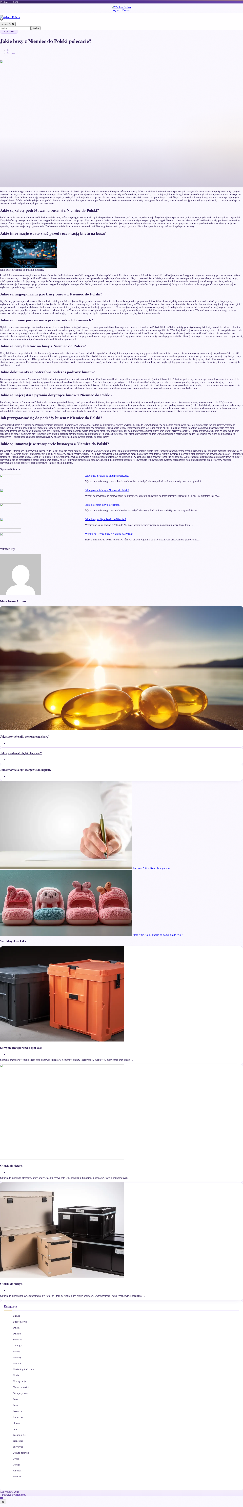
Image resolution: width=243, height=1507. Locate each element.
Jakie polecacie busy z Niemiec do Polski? (107, 490)
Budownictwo (20, 1321)
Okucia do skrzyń (11, 1165)
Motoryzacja (19, 1381)
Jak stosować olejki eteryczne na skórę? (25, 736)
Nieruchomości (21, 1387)
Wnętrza (17, 1470)
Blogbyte (20, 1494)
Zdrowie (17, 1476)
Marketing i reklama (23, 1369)
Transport (9, 32)
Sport (15, 1429)
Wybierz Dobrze (121, 10)
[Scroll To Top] (1, 1498)
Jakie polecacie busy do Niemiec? (102, 504)
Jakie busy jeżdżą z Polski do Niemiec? (105, 519)
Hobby (16, 1351)
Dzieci (16, 1327)
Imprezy (17, 1357)
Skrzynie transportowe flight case (21, 1047)
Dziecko (17, 1333)
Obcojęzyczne (20, 1393)
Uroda (16, 1458)
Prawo (16, 1405)
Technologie (19, 1435)
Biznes (16, 1315)
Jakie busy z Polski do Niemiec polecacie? (107, 475)
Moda (16, 1375)
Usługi (16, 1464)
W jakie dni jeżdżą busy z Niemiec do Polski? (109, 533)
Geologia (17, 1345)
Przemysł (17, 1411)
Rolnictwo (18, 1417)
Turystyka (18, 1446)
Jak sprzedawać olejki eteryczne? (21, 753)
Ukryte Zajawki (21, 1452)
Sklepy (16, 1423)
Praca (16, 1399)
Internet (17, 1363)
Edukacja (17, 1339)
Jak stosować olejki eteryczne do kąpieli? (25, 769)
